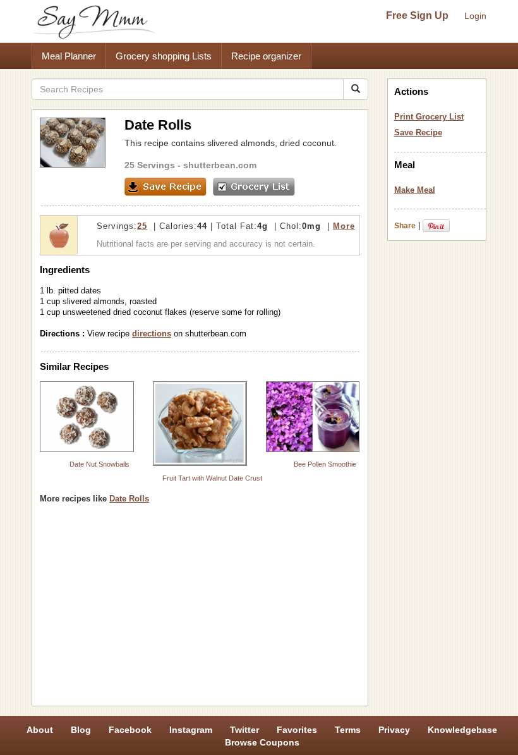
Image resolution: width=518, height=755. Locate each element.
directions (151, 333)
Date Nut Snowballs (99, 464)
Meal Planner (69, 56)
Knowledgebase (462, 730)
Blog (81, 730)
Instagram (190, 730)
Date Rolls (129, 498)
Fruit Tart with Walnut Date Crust (212, 478)
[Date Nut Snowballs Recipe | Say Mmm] (87, 416)
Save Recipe (418, 132)
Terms (348, 730)
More (344, 226)
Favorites (297, 730)
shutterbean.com (219, 165)
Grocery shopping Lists (164, 56)
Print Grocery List (429, 116)
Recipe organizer (266, 56)
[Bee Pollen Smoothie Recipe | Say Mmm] (313, 416)
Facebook (130, 730)
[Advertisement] (200, 609)
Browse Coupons (262, 742)
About (40, 730)
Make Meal (414, 190)
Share (405, 225)
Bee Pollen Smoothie (325, 464)
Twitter (244, 730)
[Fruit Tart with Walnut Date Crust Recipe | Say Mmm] (200, 423)
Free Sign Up (417, 15)
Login (475, 16)
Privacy (394, 730)
